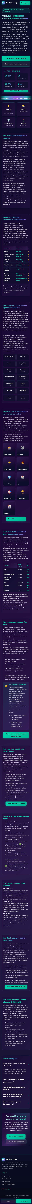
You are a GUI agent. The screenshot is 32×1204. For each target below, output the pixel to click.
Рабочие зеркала (6, 1178)
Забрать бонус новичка (16, 1142)
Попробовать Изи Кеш (16, 91)
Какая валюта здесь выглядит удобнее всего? (14, 1081)
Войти (8, 1201)
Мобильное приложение (8, 1184)
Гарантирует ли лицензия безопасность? (12, 1103)
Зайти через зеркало (16, 1136)
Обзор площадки (6, 1176)
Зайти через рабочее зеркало (16, 58)
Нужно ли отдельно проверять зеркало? (14, 1088)
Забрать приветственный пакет (16, 64)
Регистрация (25, 2)
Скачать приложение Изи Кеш (16, 986)
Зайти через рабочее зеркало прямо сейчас (16, 735)
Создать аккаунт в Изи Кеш (16, 803)
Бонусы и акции (6, 1181)
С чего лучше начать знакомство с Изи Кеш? (14, 1065)
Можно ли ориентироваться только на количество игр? (13, 1096)
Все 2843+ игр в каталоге (16, 519)
